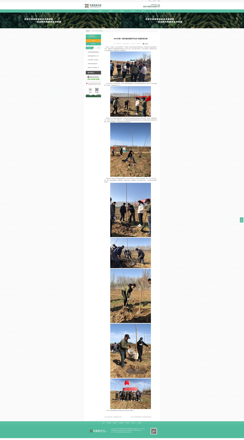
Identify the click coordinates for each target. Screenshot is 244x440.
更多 (98, 47)
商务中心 (144, 11)
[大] (117, 43)
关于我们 (154, 11)
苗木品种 (100, 11)
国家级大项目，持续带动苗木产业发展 (115, 416)
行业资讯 (133, 11)
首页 (104, 422)
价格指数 (122, 11)
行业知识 (93, 43)
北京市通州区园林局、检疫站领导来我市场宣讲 (142, 416)
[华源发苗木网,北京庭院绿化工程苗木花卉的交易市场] (122, 2)
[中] (118, 43)
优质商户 (111, 11)
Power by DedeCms (141, 428)
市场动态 (100, 30)
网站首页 (89, 11)
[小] (120, 43)
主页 (93, 30)
